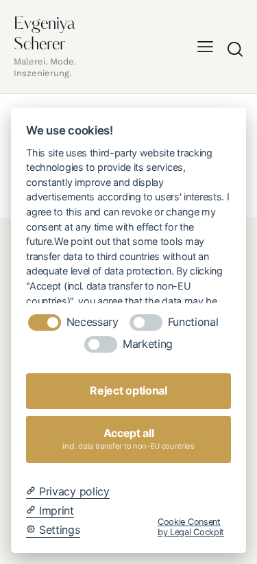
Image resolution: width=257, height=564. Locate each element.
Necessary (92, 322)
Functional (193, 322)
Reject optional (128, 390)
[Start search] (235, 48)
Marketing (148, 344)
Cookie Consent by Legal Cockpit (191, 527)
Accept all (128, 438)
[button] (205, 46)
